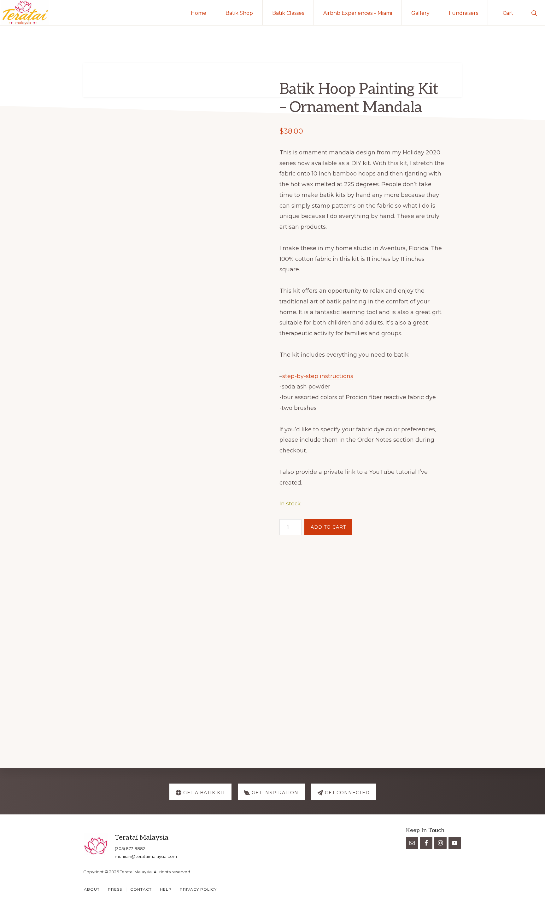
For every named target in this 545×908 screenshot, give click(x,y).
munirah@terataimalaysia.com (146, 856)
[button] (534, 12)
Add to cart (328, 527)
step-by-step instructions (317, 376)
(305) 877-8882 (130, 848)
